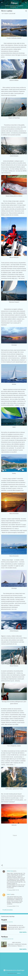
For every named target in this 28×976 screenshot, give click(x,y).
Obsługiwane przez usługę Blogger (14, 970)
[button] (26, 11)
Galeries (18, 973)
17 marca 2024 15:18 (13, 890)
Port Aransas (4, 937)
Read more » (23, 932)
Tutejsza (14, 2)
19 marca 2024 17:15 (13, 906)
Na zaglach (4, 920)
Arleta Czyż (10, 871)
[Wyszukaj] (26, 3)
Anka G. (9, 894)
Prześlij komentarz (8, 910)
